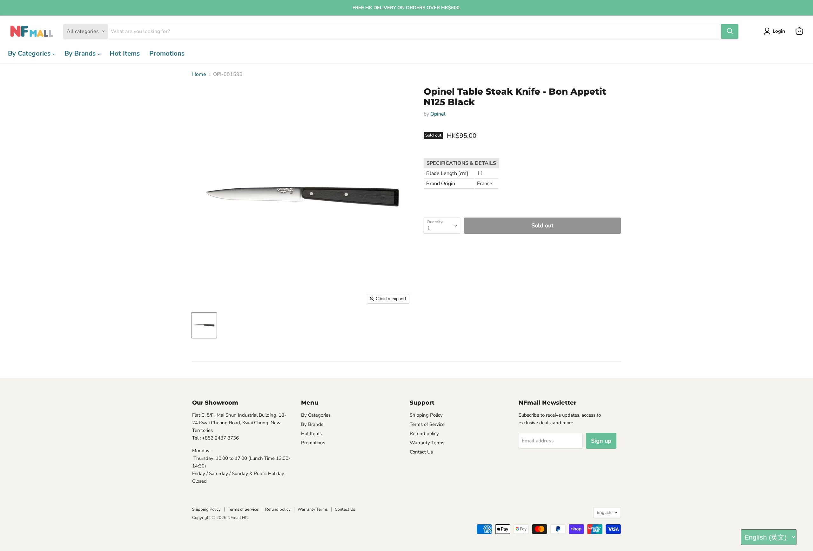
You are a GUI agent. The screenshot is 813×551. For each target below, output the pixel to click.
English (604, 512)
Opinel (438, 114)
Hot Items (125, 53)
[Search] (729, 31)
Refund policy (424, 433)
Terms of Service (427, 424)
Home (199, 74)
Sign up (601, 441)
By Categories (30, 53)
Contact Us (421, 452)
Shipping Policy (426, 415)
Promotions (167, 53)
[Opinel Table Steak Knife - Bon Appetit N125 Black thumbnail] (204, 325)
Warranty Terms (427, 443)
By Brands (80, 53)
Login (779, 31)
